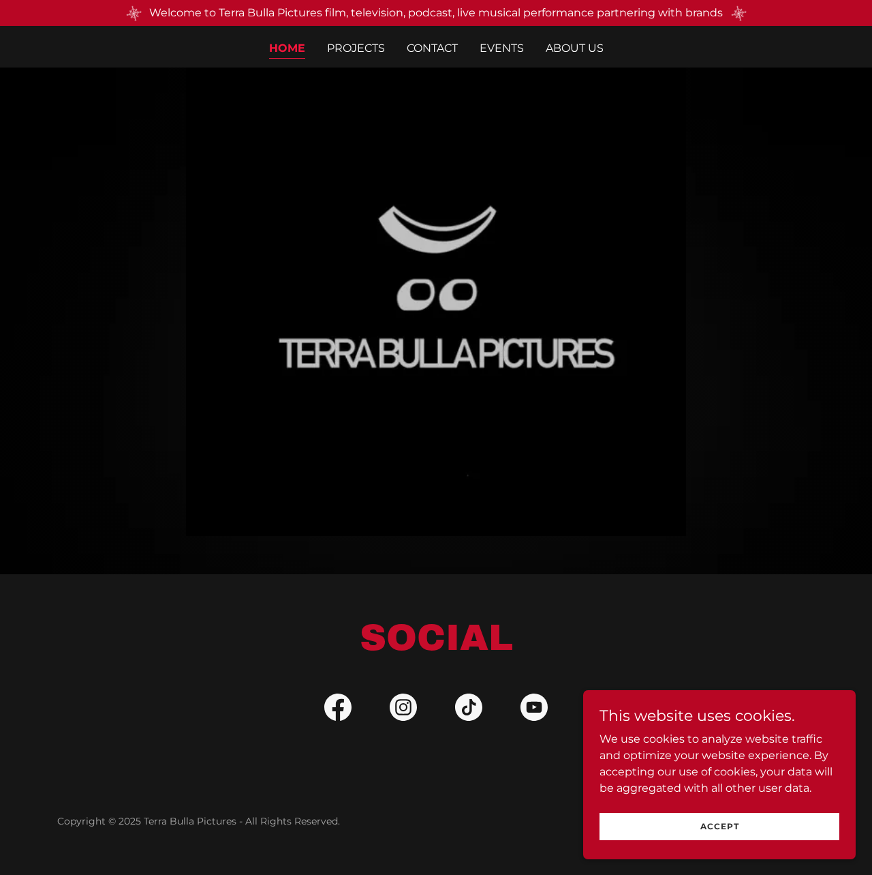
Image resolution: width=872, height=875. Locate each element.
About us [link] (575, 48)
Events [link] (502, 48)
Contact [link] (432, 48)
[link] (338, 710)
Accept (719, 826)
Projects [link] (356, 48)
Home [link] (287, 48)
